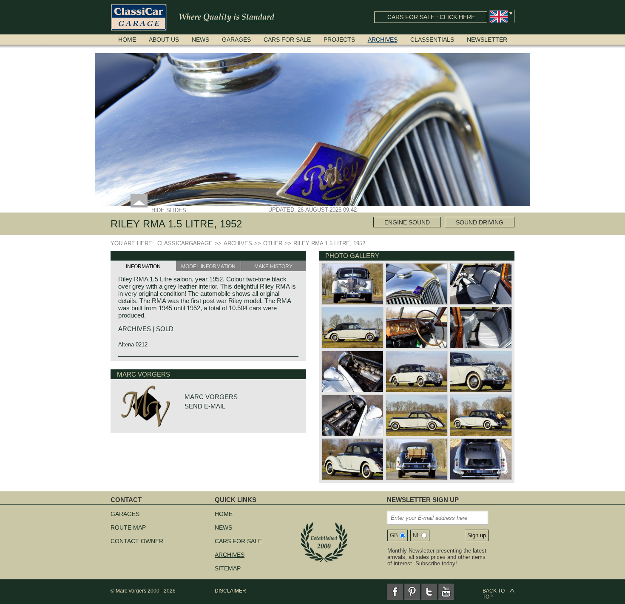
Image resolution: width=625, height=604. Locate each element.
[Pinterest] (412, 592)
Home (127, 39)
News (200, 39)
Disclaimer (230, 591)
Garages (236, 39)
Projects (339, 39)
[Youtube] (446, 592)
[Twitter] (429, 592)
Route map (128, 527)
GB (394, 535)
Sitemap (228, 568)
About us (164, 39)
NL (416, 535)
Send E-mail (205, 406)
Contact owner (137, 541)
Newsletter (487, 39)
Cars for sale (287, 39)
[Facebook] (395, 592)
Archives (383, 39)
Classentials (432, 39)
